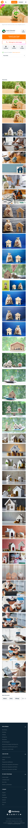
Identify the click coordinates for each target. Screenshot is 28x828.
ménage (17, 730)
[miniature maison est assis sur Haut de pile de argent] (13, 196)
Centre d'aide (5, 812)
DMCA (3, 793)
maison (5, 730)
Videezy (4, 766)
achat (11, 730)
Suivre (23, 31)
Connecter (21, 2)
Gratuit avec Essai (14, 36)
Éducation (4, 771)
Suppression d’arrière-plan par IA (9, 780)
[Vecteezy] (2, 2)
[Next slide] (22, 730)
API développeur (6, 774)
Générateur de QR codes (7, 782)
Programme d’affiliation (7, 795)
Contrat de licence (6, 790)
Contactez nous (5, 815)
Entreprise (4, 769)
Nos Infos (4, 817)
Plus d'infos (5, 54)
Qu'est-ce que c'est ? (16, 52)
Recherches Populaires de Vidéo (9, 804)
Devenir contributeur (7, 819)
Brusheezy (4, 761)
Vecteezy (4, 764)
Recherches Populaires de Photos (9, 802)
